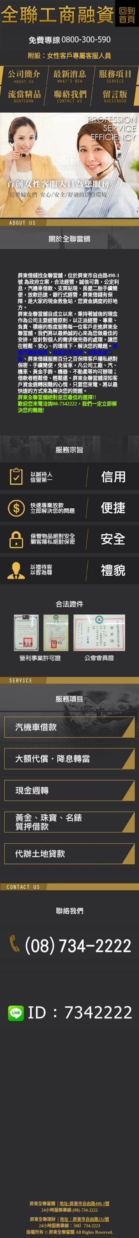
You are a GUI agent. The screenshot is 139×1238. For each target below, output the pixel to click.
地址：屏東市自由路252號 (84, 1219)
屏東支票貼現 (68, 352)
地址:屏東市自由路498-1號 (84, 1203)
